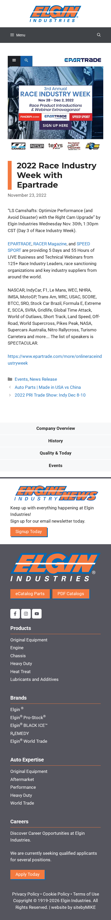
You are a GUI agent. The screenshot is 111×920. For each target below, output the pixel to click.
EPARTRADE (19, 243)
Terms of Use (86, 894)
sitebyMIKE (84, 907)
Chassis (18, 655)
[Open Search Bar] (99, 35)
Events (21, 379)
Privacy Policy (25, 894)
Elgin (16, 709)
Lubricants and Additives (34, 679)
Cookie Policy (56, 894)
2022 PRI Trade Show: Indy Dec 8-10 (50, 395)
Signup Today (28, 531)
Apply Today (27, 874)
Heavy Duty (21, 663)
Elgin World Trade (28, 741)
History (55, 440)
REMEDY (19, 733)
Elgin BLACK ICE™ (29, 725)
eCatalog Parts (30, 593)
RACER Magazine (50, 243)
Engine (16, 647)
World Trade (22, 803)
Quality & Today (56, 453)
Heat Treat (20, 671)
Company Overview (55, 428)
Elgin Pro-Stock (28, 717)
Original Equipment (28, 639)
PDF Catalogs (71, 593)
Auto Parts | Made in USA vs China (48, 387)
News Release (43, 379)
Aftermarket (22, 779)
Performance (23, 787)
